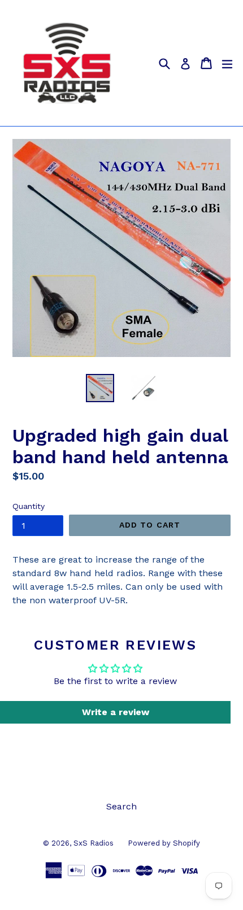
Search (121, 806)
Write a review (115, 712)
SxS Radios (93, 843)
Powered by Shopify (164, 843)
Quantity (28, 506)
